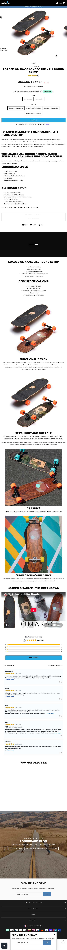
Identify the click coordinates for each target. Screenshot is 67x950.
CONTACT (33, 920)
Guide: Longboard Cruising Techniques (41, 848)
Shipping (26, 86)
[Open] (4, 946)
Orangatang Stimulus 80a (33, 108)
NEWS (33, 914)
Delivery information (33, 215)
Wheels (33, 104)
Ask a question (33, 219)
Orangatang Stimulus (32, 271)
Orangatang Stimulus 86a (33, 113)
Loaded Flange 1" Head (31, 276)
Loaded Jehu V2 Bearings (28, 273)
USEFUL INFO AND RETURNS (33, 902)
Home (33, 63)
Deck (33, 95)
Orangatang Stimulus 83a (51, 108)
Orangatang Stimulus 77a (16, 108)
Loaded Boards (33, 66)
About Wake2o (33, 908)
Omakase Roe (39, 99)
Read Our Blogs (16, 848)
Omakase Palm (28, 99)
